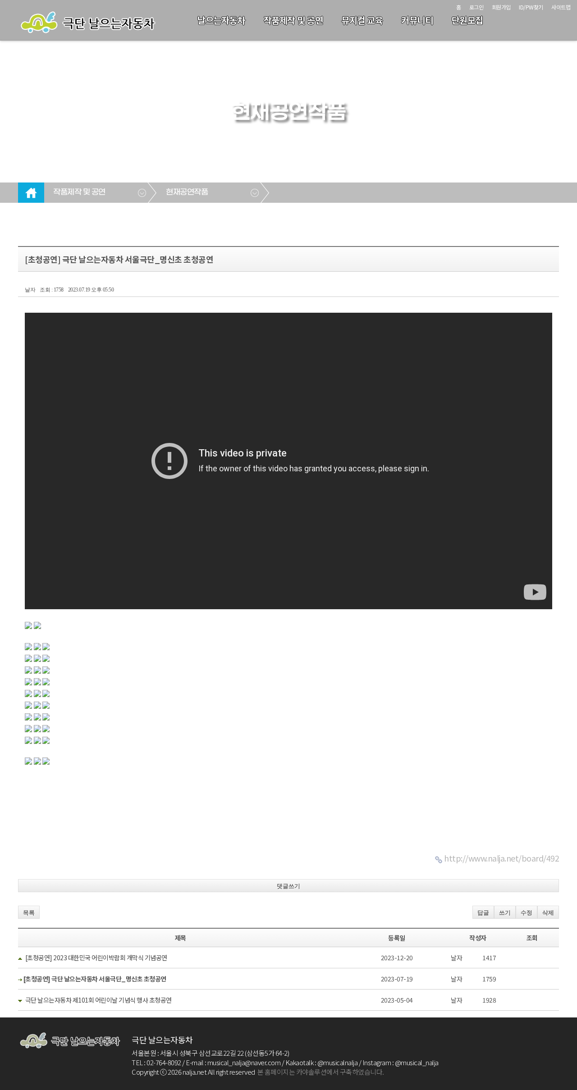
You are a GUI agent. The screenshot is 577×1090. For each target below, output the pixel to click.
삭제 (548, 912)
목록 (29, 912)
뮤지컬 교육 (362, 20)
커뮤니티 (417, 20)
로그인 (476, 7)
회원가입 (501, 7)
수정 (526, 912)
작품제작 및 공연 (293, 20)
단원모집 (467, 20)
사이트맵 (560, 7)
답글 (483, 912)
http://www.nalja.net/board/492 (501, 858)
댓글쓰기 (288, 886)
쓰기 (505, 912)
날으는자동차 (221, 20)
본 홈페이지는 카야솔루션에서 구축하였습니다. (320, 1071)
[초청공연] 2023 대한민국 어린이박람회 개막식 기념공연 (96, 957)
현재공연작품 (187, 192)
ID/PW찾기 (531, 7)
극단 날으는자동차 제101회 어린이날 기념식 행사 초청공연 (98, 999)
